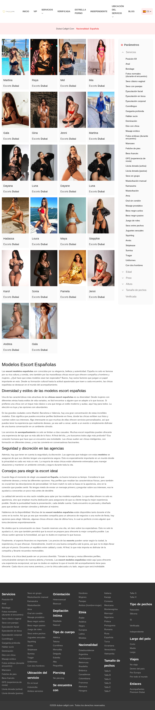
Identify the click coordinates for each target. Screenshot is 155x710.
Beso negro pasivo (36, 625)
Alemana (83, 686)
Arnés (30, 645)
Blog (131, 11)
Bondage (6, 607)
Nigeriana (109, 617)
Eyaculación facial (10, 627)
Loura (35, 238)
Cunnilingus (7, 639)
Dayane (65, 185)
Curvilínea (58, 645)
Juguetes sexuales (36, 637)
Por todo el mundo (139, 676)
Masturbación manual (37, 597)
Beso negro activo (36, 621)
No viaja (134, 664)
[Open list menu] (122, 271)
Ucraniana (109, 645)
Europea (83, 630)
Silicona (133, 613)
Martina (7, 80)
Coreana (108, 601)
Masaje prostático (35, 617)
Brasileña (83, 666)
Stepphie (94, 238)
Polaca (107, 621)
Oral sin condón (35, 613)
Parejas (82, 601)
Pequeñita (58, 665)
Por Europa (135, 672)
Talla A (107, 671)
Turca (107, 641)
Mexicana (109, 605)
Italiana (107, 593)
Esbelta (56, 657)
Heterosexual (59, 599)
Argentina (83, 654)
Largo (132, 652)
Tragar (30, 657)
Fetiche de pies (9, 674)
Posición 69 (7, 599)
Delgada (57, 653)
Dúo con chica (8, 655)
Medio (133, 648)
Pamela (65, 291)
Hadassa (8, 238)
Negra (82, 626)
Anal (4, 603)
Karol (6, 291)
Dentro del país (137, 668)
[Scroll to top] (148, 697)
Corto (132, 644)
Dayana (8, 185)
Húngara (83, 690)
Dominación (7, 651)
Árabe (81, 617)
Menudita (57, 649)
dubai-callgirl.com (65, 28)
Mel (62, 80)
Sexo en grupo (34, 593)
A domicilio (32, 687)
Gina (35, 132)
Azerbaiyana (85, 658)
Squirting (31, 641)
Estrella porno (80, 11)
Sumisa (31, 653)
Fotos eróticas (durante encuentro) (13, 664)
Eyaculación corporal (12, 635)
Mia (91, 80)
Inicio (26, 11)
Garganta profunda (11, 643)
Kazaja (107, 597)
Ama (29, 609)
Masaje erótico (9, 659)
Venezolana (109, 649)
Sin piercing (58, 678)
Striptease (32, 649)
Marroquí (108, 613)
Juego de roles (34, 629)
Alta (55, 661)
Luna (35, 185)
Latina (82, 634)
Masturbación (33, 605)
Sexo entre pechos (36, 633)
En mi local (32, 683)
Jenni (63, 132)
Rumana (108, 629)
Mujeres (82, 597)
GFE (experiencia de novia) (12, 683)
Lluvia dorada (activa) (12, 689)
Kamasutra (32, 601)
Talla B (107, 675)
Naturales (134, 609)
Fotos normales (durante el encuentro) (12, 613)
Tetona (56, 641)
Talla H (133, 597)
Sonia (35, 291)
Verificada (63, 11)
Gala (6, 132)
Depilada (57, 621)
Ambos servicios (35, 691)
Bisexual (57, 603)
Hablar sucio (8, 647)
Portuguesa (109, 625)
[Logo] (10, 11)
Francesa (83, 682)
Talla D (107, 683)
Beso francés (8, 678)
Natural (56, 625)
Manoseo (6, 670)
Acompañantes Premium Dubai (137, 690)
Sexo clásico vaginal (11, 618)
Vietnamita (109, 653)
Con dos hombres (36, 666)
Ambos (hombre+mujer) (90, 605)
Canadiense (84, 674)
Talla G (133, 593)
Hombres (83, 593)
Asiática (82, 621)
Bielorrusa (83, 662)
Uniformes (32, 661)
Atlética (56, 637)
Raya (35, 80)
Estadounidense (86, 650)
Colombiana (84, 678)
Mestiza (82, 638)
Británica (83, 670)
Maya (63, 238)
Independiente (98, 11)
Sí (131, 619)
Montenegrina (111, 609)
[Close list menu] (122, 52)
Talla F (107, 691)
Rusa (106, 633)
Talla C (107, 679)
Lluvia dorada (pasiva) (12, 693)
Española (108, 637)
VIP (35, 11)
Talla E (107, 687)
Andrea (7, 344)
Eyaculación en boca (12, 631)
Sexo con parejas (10, 622)
